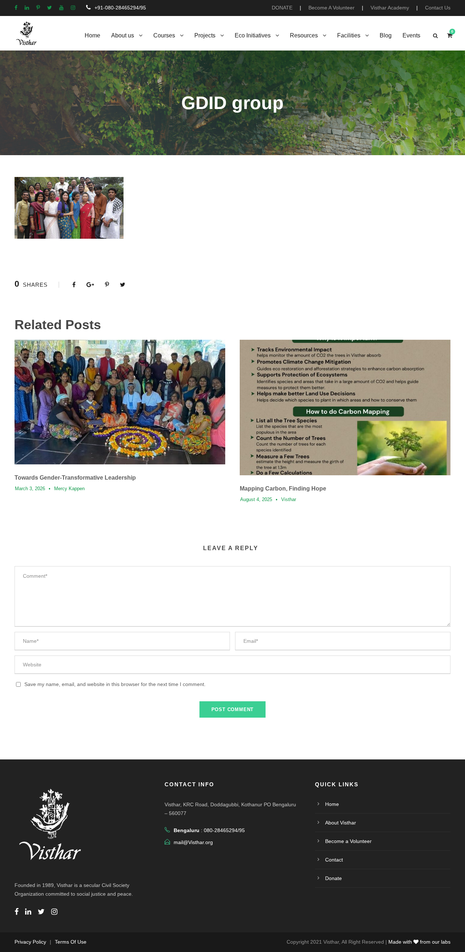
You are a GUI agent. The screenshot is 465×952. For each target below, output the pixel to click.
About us (122, 35)
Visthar (288, 499)
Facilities (348, 35)
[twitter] (49, 8)
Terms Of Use (70, 942)
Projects (204, 35)
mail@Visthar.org (193, 842)
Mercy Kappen (69, 488)
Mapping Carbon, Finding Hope (283, 488)
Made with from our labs (419, 942)
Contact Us (437, 8)
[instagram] (73, 8)
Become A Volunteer (331, 8)
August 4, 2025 (256, 499)
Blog (386, 35)
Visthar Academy (390, 8)
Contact (334, 860)
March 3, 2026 (30, 488)
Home (92, 35)
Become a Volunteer (348, 841)
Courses (164, 35)
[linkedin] (27, 8)
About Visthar (340, 823)
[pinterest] (38, 8)
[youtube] (61, 8)
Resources (304, 35)
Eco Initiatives (253, 35)
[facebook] (16, 8)
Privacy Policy (30, 942)
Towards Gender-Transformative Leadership (75, 478)
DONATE (282, 8)
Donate (333, 878)
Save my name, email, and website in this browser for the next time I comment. (115, 684)
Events (411, 35)
